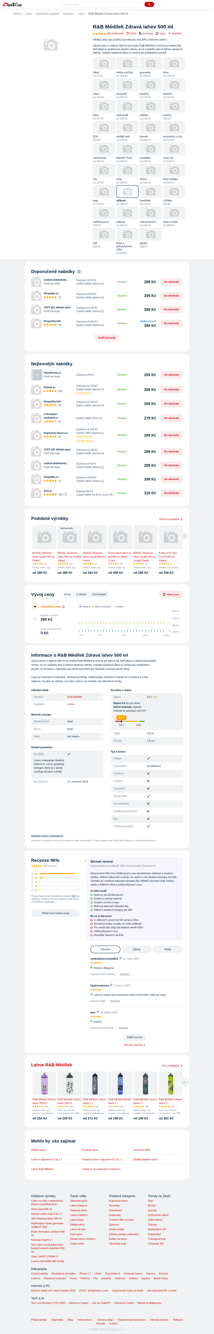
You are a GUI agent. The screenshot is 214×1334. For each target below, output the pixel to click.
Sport (29, 13)
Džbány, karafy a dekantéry (124, 1234)
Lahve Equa (77, 1219)
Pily (95, 1278)
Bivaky (151, 1205)
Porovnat (148, 33)
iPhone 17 (85, 1273)
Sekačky (106, 1278)
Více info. (49, 901)
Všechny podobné (169, 519)
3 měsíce (81, 594)
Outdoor (133, 1278)
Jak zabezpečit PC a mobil (161, 1290)
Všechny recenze (133, 1045)
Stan (150, 1200)
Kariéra (114, 1323)
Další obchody (107, 337)
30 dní (67, 594)
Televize (150, 1273)
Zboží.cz (17, 13)
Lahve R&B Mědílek (42, 1169)
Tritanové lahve (78, 1210)
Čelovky (152, 1224)
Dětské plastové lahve (145, 1159)
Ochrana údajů (105, 1319)
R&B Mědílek (74, 697)
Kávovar (163, 1273)
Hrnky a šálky (116, 1229)
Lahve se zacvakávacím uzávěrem (101, 1169)
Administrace (85, 1319)
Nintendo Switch (133, 1273)
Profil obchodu (52, 283)
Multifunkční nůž (157, 1229)
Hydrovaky (115, 1215)
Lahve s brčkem (79, 1215)
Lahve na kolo (78, 1229)
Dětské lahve (38, 1150)
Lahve (81, 13)
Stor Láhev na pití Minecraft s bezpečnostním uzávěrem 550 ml (48, 1248)
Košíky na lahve (118, 1239)
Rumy (73, 1278)
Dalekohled (154, 1234)
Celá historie (99, 594)
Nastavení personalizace (132, 1319)
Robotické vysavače (55, 1278)
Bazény (146, 1278)
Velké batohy (155, 1219)
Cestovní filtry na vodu (121, 1219)
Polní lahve (76, 1234)
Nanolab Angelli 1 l (41, 1240)
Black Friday (161, 1278)
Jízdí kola (120, 1278)
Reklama (178, 1319)
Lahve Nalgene (78, 1205)
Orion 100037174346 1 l (44, 1256)
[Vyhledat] (149, 4)
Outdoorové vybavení (47, 13)
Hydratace (68, 13)
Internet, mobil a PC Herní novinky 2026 (53, 1290)
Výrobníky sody (117, 1243)
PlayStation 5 (112, 1273)
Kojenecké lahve (118, 1200)
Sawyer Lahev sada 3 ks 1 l (46, 1213)
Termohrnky (115, 1210)
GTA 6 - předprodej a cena (93, 1290)
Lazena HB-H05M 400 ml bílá (47, 1261)
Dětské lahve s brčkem (82, 1239)
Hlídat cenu (173, 594)
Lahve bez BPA (141, 1150)
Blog (70, 1319)
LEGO (98, 1273)
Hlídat (162, 33)
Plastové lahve (90, 1150)
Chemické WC (156, 1243)
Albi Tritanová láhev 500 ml (46, 1218)
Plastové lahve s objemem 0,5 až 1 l (102, 1159)
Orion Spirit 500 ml (41, 1209)
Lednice (35, 1278)
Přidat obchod (39, 1319)
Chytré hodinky (39, 1273)
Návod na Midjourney (149, 1303)
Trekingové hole (157, 1239)
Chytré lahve (77, 1243)
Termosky (114, 1205)
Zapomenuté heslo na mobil (127, 1290)
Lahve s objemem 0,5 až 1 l (46, 1159)
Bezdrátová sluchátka (64, 1273)
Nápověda (57, 1319)
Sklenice (114, 1224)
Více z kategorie (170, 1065)
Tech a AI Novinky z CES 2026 (48, 1303)
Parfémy (85, 1278)
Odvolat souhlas (159, 1319)
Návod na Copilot (78, 1303)
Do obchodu (171, 282)
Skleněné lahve (78, 1200)
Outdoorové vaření (158, 1215)
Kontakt (100, 1323)
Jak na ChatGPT (101, 1303)
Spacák (152, 1210)
